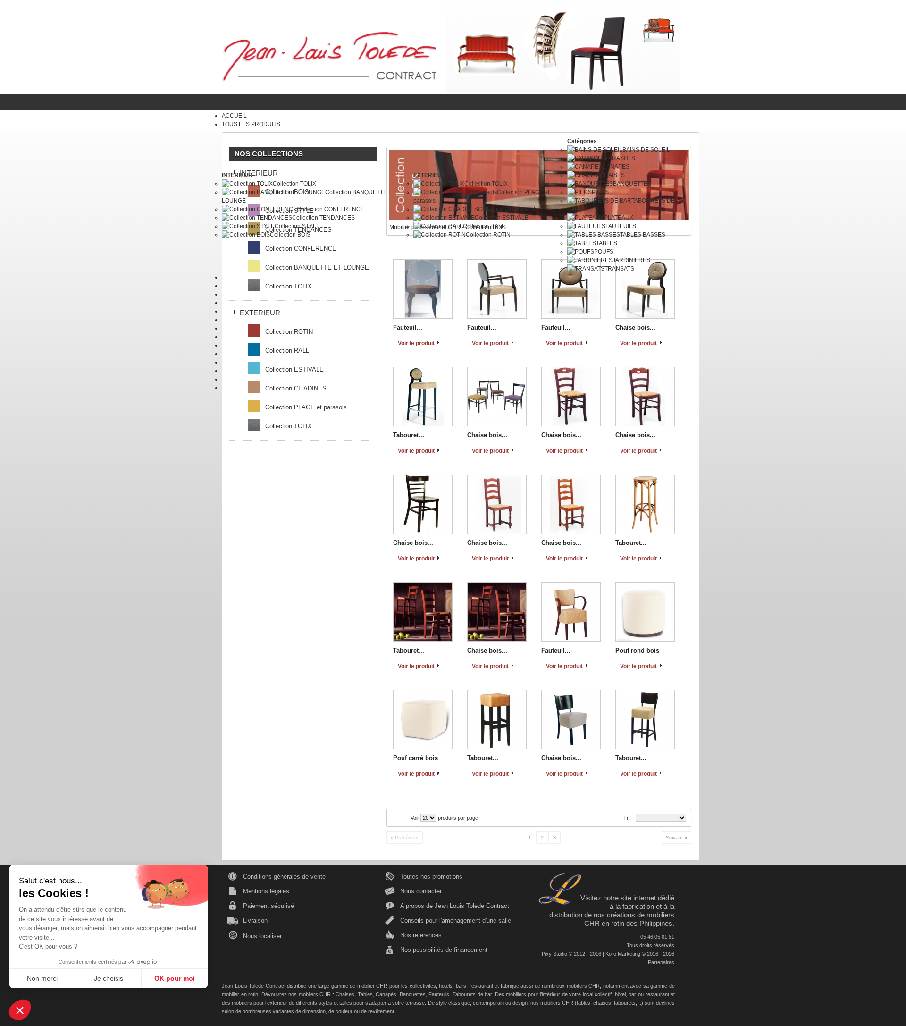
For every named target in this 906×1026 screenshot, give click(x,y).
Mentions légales (266, 891)
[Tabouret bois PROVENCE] (645, 504)
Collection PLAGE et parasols (306, 407)
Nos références (421, 935)
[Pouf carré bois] (423, 719)
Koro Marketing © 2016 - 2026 (639, 954)
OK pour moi (174, 978)
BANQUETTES (632, 183)
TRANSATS (619, 268)
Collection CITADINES (506, 209)
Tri (626, 818)
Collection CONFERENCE (330, 209)
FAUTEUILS (620, 226)
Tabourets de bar (472, 994)
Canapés (386, 994)
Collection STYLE (297, 226)
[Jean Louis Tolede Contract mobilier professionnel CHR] (329, 56)
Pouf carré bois (415, 758)
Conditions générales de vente (284, 876)
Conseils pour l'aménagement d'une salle (455, 920)
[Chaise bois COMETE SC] (571, 719)
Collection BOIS (290, 234)
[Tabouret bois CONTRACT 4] (423, 396)
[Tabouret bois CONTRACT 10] (423, 612)
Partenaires (661, 962)
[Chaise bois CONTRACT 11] (497, 612)
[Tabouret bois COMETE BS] (497, 719)
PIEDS (600, 192)
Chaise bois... (487, 435)
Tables (365, 994)
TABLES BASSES (642, 234)
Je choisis (108, 978)
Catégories (582, 141)
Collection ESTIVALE (501, 217)
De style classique (449, 1003)
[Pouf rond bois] (645, 612)
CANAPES (615, 166)
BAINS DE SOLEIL (646, 149)
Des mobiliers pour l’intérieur (528, 994)
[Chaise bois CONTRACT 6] (571, 396)
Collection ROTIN (488, 234)
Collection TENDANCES (323, 217)
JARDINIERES (631, 260)
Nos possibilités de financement (443, 949)
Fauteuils (438, 994)
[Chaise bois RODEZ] (423, 504)
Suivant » (676, 837)
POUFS (603, 251)
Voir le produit (416, 451)
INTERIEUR (237, 175)
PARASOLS (620, 158)
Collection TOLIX (294, 183)
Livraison (255, 920)
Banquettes (413, 994)
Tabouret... (408, 435)
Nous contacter (421, 891)
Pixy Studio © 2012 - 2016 (571, 954)
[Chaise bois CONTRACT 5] (497, 396)
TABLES (606, 243)
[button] (19, 1010)
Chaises (345, 994)
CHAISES (612, 175)
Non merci (42, 978)
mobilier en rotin (240, 994)
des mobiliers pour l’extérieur (254, 1003)
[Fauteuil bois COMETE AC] (571, 612)
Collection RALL (484, 226)
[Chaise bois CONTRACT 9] (571, 504)
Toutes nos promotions (431, 876)
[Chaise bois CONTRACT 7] (645, 396)
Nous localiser (262, 936)
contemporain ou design (500, 1003)
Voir (415, 818)
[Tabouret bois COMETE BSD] (645, 719)
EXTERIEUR (429, 175)
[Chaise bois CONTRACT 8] (497, 504)
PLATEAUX (618, 217)
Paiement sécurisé (268, 905)
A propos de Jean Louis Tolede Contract (454, 905)
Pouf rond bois (637, 650)
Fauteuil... (555, 650)
